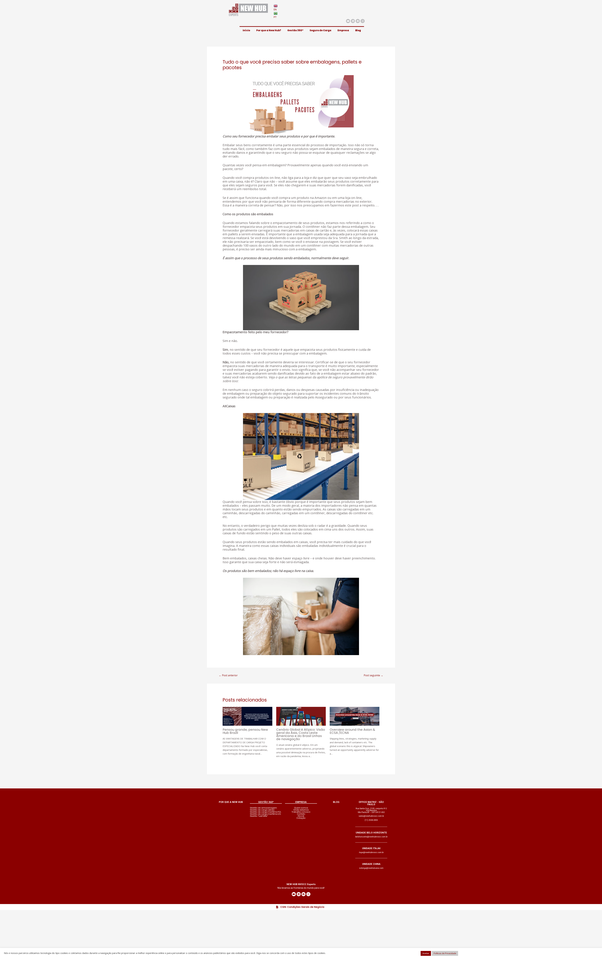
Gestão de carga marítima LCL (265, 813)
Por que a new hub (231, 802)
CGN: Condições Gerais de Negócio (302, 907)
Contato (301, 813)
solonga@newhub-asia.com (371, 868)
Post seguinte (373, 675)
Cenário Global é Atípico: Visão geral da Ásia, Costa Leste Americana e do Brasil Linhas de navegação (300, 734)
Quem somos (301, 807)
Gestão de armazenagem (263, 807)
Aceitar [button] (425, 953)
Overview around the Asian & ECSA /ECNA (352, 731)
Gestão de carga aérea (262, 809)
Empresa (343, 30)
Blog (358, 30)
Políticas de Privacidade (445, 953)
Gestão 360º (295, 30)
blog (336, 802)
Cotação (301, 818)
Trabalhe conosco (301, 811)
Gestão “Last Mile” (259, 815)
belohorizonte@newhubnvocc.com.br (371, 837)
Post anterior (228, 675)
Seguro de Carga (320, 30)
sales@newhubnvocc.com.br (371, 816)
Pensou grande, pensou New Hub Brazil (245, 731)
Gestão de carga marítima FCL (265, 811)
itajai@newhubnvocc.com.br (371, 852)
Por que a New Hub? (268, 30)
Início (246, 30)
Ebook (301, 815)
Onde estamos (301, 809)
